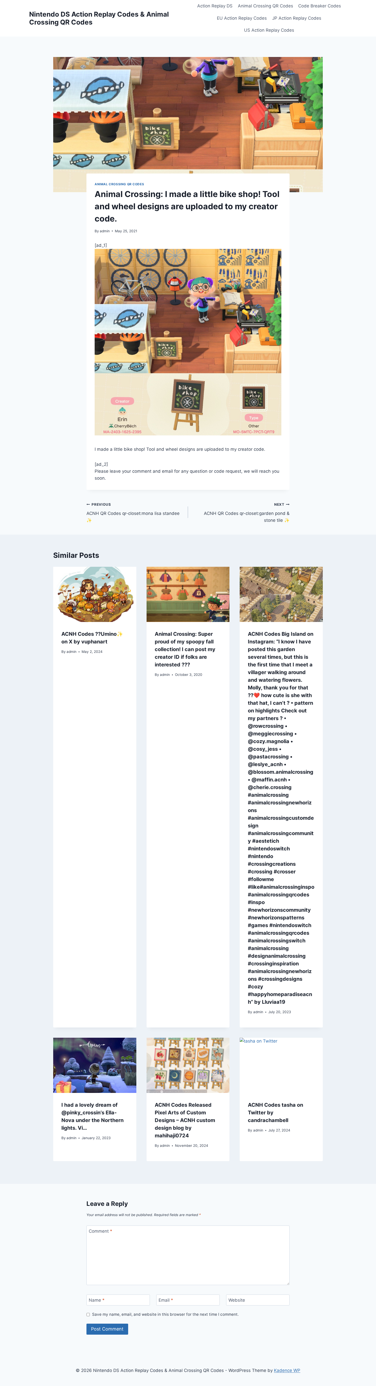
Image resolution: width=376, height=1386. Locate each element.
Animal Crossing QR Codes (265, 5)
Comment (100, 1231)
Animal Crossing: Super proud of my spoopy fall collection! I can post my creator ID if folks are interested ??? (185, 649)
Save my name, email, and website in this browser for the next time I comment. (165, 1314)
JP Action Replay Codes (296, 18)
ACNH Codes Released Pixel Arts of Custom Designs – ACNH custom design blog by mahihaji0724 (185, 1120)
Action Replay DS (215, 5)
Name (97, 1300)
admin (105, 231)
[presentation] (94, 594)
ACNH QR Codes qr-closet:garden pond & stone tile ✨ (247, 512)
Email (166, 1300)
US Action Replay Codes (269, 30)
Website (236, 1300)
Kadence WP (287, 1370)
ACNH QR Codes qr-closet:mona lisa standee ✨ (133, 512)
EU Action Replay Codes (242, 18)
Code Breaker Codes (319, 5)
